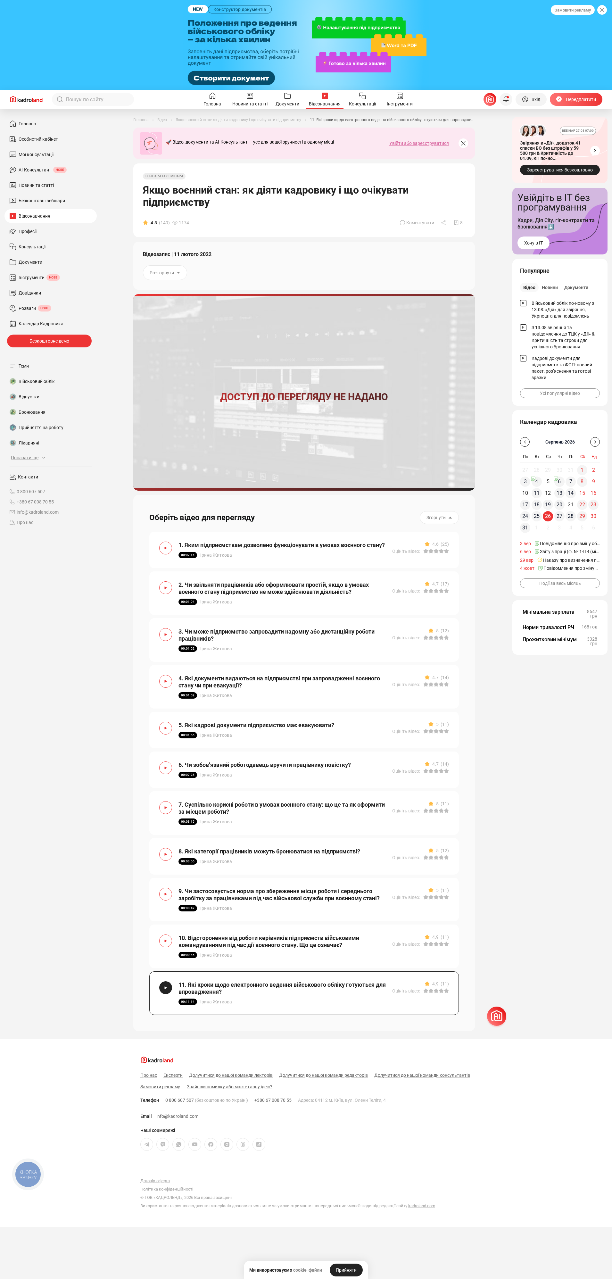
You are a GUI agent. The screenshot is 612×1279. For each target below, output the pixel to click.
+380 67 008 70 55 (273, 1100)
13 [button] (559, 493)
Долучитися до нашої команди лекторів (231, 1075)
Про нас (25, 522)
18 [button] (537, 505)
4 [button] (536, 481)
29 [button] (582, 516)
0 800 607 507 (206, 1100)
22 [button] (582, 505)
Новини (550, 287)
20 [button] (559, 505)
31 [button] (525, 528)
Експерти (173, 1075)
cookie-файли (307, 1270)
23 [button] (593, 505)
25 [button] (537, 516)
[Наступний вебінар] (595, 150)
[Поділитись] (444, 223)
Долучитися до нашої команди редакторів (323, 1075)
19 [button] (548, 505)
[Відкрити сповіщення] (506, 99)
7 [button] (570, 481)
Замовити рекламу (573, 10)
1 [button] (582, 470)
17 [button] (525, 505)
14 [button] (571, 493)
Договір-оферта (155, 1181)
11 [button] (537, 493)
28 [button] (571, 516)
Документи (576, 287)
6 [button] (559, 481)
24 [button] (525, 516)
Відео (529, 287)
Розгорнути (162, 272)
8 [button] (582, 481)
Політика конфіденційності (166, 1189)
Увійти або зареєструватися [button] (419, 143)
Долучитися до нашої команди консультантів (422, 1075)
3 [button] (525, 481)
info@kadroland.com (177, 1116)
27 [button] (559, 516)
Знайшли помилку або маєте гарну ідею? (229, 1086)
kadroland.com (421, 1205)
